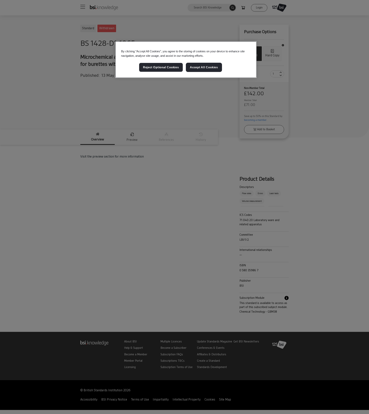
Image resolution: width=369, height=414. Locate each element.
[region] (186, 59)
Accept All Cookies (204, 67)
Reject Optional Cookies (161, 67)
